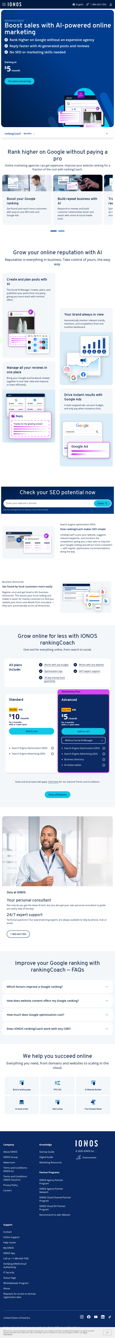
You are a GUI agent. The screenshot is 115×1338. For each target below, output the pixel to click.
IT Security (8, 1272)
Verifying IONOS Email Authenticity (14, 1265)
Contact (7, 1231)
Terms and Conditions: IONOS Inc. (15, 1169)
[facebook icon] (89, 1318)
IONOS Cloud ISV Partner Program (52, 1208)
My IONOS (8, 1247)
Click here (53, 781)
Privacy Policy (10, 1185)
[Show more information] (52, 748)
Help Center (9, 1242)
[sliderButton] (53, 231)
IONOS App (9, 1253)
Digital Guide (46, 1157)
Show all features (57, 794)
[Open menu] (4, 4)
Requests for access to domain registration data (19, 1295)
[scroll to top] (107, 133)
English (79, 4)
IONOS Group (10, 1157)
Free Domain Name (93, 1109)
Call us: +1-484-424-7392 (16, 1258)
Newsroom (9, 1162)
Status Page (9, 1277)
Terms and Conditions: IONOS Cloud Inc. (15, 1178)
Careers (7, 1190)
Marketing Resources (50, 1162)
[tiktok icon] (110, 1318)
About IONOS (10, 1151)
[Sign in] (111, 4)
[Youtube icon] (96, 1318)
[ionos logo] (14, 4)
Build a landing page (22, 1090)
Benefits (28, 133)
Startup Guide (46, 1151)
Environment (89, 1157)
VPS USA (57, 1090)
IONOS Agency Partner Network (51, 1190)
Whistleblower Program (15, 1283)
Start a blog (57, 1109)
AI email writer (21, 1109)
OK (107, 1333)
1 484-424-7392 (98, 4)
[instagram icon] (82, 1318)
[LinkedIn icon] (103, 1318)
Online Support (11, 1237)
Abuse (6, 1288)
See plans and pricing (19, 81)
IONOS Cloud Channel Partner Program (55, 1199)
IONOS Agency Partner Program (51, 1182)
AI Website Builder (93, 1090)
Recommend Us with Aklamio (54, 1214)
